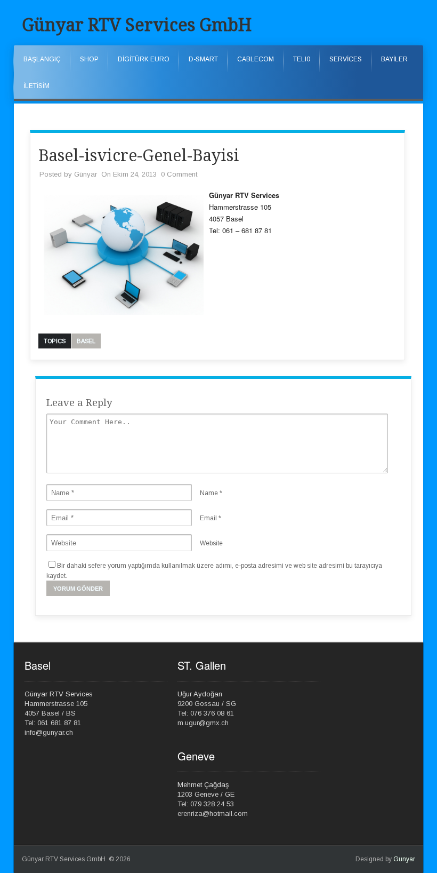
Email (208, 518)
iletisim (36, 86)
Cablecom (255, 59)
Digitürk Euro (143, 59)
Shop (89, 59)
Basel (86, 341)
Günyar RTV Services (59, 694)
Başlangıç (42, 59)
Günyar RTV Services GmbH (137, 25)
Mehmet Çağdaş (203, 785)
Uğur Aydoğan (199, 694)
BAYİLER (394, 59)
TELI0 (301, 59)
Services (345, 59)
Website (211, 543)
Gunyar (404, 859)
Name (209, 493)
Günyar (85, 174)
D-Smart (203, 59)
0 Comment (179, 174)
